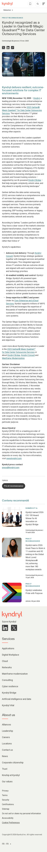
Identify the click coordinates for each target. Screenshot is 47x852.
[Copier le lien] (12, 47)
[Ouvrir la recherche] (37, 4)
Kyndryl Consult (28, 355)
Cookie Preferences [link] (11, 822)
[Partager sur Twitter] (3, 47)
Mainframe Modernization (13, 358)
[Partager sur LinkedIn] (8, 47)
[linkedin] (5, 628)
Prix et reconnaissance (12, 18)
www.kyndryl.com (14, 458)
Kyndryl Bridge (34, 180)
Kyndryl (36, 98)
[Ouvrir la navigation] (43, 4)
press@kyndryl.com (10, 467)
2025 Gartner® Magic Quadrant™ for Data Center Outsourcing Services (22, 110)
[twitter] (14, 628)
